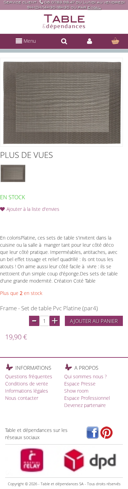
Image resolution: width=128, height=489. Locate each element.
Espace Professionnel (87, 398)
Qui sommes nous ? (85, 376)
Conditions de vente (26, 383)
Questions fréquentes (28, 376)
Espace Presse (80, 383)
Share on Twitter (34, 220)
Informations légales (26, 391)
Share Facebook (20, 220)
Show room (76, 391)
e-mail (94, 7)
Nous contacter (21, 398)
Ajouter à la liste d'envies (32, 209)
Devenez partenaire (85, 405)
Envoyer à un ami (6, 220)
